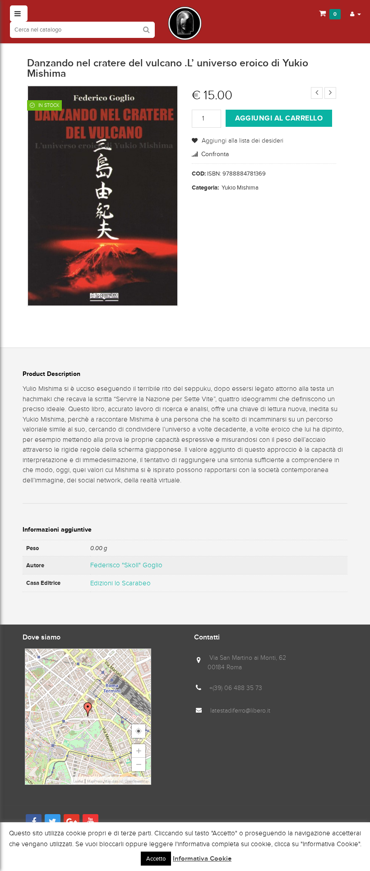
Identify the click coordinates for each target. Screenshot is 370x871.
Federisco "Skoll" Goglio (126, 565)
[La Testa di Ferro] (185, 23)
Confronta (215, 154)
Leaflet (78, 781)
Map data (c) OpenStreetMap (126, 781)
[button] (356, 13)
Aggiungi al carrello (279, 118)
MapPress (95, 781)
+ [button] (139, 750)
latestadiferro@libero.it (240, 710)
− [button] (139, 764)
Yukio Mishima (240, 187)
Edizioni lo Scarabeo (120, 583)
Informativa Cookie (202, 859)
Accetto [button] (156, 858)
